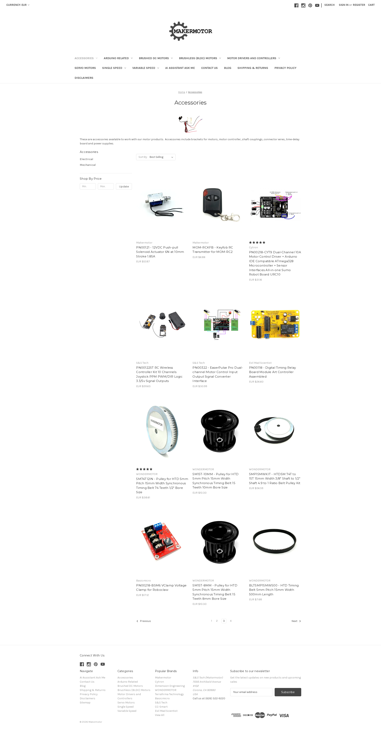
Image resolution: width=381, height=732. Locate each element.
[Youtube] (317, 5)
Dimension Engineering (170, 686)
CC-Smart (161, 706)
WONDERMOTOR (165, 690)
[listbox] (162, 157)
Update (124, 186)
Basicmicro (162, 698)
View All (159, 715)
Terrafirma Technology (169, 694)
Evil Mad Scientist (166, 711)
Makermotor (163, 677)
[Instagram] (303, 5)
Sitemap (85, 702)
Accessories (84, 58)
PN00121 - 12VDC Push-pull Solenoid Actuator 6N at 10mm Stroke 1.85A (160, 252)
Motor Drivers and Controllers (251, 58)
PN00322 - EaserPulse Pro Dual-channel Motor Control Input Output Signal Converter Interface (217, 374)
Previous (145, 621)
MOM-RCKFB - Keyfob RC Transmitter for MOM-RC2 (212, 250)
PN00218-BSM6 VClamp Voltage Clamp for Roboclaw (161, 587)
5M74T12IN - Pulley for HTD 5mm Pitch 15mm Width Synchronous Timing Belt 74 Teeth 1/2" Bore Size (162, 485)
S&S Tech (161, 702)
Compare (160, 207)
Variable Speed (143, 68)
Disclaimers (84, 78)
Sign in (343, 5)
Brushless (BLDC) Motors (198, 58)
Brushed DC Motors (154, 58)
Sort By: (143, 156)
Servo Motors (85, 68)
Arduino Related (116, 58)
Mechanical (88, 165)
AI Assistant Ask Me (180, 68)
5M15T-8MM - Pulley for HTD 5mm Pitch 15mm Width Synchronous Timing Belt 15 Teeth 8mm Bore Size (214, 592)
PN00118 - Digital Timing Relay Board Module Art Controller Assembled (272, 372)
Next (295, 621)
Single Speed (112, 68)
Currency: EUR (16, 5)
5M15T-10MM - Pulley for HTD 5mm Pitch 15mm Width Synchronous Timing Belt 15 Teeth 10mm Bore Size (215, 480)
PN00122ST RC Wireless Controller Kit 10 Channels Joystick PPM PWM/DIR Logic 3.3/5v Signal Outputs (159, 374)
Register (359, 5)
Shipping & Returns (253, 68)
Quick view (161, 200)
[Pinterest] (310, 5)
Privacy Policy (285, 68)
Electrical (86, 159)
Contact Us (209, 68)
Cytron (159, 681)
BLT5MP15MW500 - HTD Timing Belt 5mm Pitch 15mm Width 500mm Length (274, 589)
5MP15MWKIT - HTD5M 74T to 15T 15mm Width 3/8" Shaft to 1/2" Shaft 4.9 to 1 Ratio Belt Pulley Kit (274, 478)
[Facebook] (296, 5)
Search (329, 5)
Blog (227, 68)
